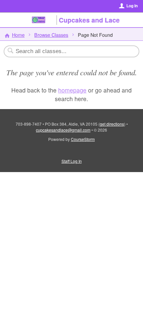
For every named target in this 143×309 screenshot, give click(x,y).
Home (18, 34)
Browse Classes (51, 34)
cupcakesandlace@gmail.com (63, 130)
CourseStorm (83, 139)
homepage (72, 90)
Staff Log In (72, 161)
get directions (112, 124)
